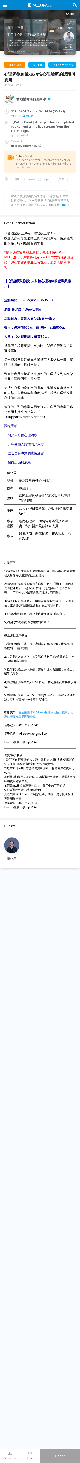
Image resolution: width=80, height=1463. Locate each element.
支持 (46, 179)
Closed (60, 1456)
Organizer (9, 1458)
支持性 (31, 179)
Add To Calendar (22, 116)
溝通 (17, 179)
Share (70, 14)
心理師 (60, 179)
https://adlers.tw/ (24, 146)
